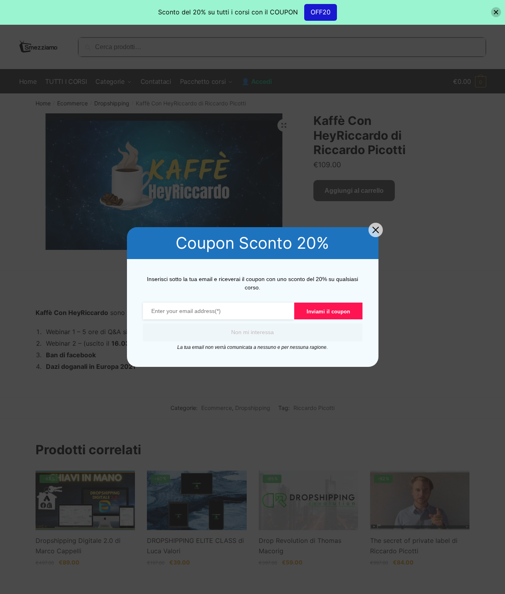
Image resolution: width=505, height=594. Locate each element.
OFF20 (321, 12)
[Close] (496, 12)
